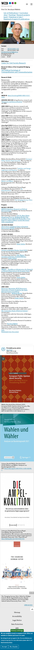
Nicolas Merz (23, 219)
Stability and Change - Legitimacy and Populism (16, 169)
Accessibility (17, 616)
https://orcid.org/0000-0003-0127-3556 (15, 96)
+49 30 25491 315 (13, 49)
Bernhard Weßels (12, 324)
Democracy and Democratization (12, 102)
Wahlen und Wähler (7, 181)
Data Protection (17, 624)
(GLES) (14, 250)
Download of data (15, 17)
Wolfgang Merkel (17, 293)
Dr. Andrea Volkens (11, 220)
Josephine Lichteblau (8, 257)
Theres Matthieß (13, 219)
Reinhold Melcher (20, 257)
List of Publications (11, 13)
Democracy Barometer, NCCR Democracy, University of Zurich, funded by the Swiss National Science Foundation (14, 290)
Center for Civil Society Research (13, 63)
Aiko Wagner (20, 255)
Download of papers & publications (16, 19)
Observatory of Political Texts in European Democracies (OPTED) (14, 227)
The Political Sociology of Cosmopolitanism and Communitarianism (16, 71)
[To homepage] (6, 4)
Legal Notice (17, 620)
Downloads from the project (10, 332)
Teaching (12, 15)
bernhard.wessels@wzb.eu (10, 52)
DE (27, 4)
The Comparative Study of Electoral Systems (14, 311)
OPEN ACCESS (28, 605)
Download (9, 349)
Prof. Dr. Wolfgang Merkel (17, 217)
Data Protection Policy (6, 642)
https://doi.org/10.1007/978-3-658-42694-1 (16, 469)
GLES (2, 330)
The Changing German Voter (23, 200)
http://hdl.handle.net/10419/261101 (12, 539)
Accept (4, 647)
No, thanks (14, 647)
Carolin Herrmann (23, 220)
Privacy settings (17, 630)
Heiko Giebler (21, 244)
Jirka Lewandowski (7, 222)
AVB (17, 628)
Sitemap (17, 612)
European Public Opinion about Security (16, 160)
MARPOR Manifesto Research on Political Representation (14, 210)
